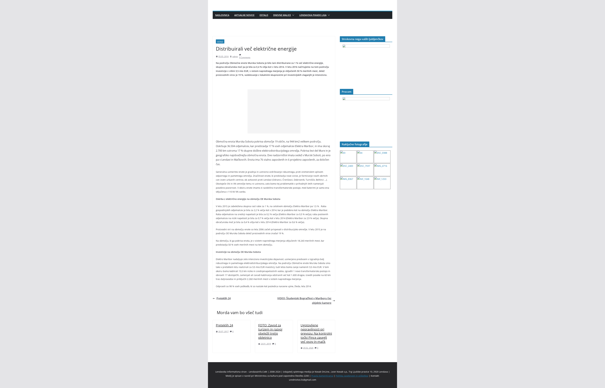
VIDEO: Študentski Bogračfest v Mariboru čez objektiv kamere (304, 301)
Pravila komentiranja (322, 375)
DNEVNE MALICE (282, 15)
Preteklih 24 (223, 298)
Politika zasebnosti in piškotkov (352, 375)
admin (235, 56)
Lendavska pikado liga (312, 15)
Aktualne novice (244, 15)
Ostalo (263, 15)
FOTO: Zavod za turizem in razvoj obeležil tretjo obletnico (270, 331)
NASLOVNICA (222, 15)
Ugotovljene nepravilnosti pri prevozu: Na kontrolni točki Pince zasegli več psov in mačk (316, 333)
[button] (292, 15)
